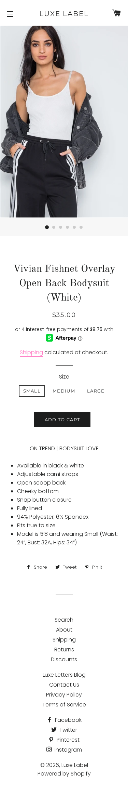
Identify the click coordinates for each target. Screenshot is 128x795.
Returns (64, 649)
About (64, 630)
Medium (64, 391)
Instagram (67, 750)
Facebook (68, 720)
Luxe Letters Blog (64, 675)
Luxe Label (64, 14)
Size (64, 377)
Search (64, 620)
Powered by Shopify (64, 774)
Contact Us (64, 685)
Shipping (31, 352)
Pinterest (67, 740)
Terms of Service (64, 704)
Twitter (67, 730)
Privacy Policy (64, 695)
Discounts (64, 659)
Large (96, 391)
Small (32, 391)
